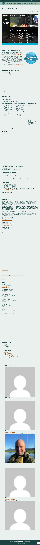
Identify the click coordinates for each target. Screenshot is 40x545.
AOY (33, 12)
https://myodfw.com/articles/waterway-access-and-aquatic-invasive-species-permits (18, 196)
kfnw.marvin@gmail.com (18, 64)
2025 (25, 11)
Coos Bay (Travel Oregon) (8, 353)
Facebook (3, 302)
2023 (29, 11)
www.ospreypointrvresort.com (7, 220)
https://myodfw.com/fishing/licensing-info (11, 189)
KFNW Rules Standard (17, 54)
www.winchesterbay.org (8, 358)
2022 (31, 11)
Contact (32, 3)
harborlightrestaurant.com (6, 307)
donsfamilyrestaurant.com (6, 292)
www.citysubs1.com (5, 287)
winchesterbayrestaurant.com (7, 297)
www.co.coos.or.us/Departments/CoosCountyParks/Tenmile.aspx (13, 275)
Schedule (30, 12)
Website (3, 279)
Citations (36, 12)
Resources (14, 3)
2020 (35, 11)
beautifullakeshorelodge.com (7, 225)
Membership (19, 3)
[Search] (37, 3)
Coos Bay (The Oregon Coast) (9, 354)
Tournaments (9, 3)
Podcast (28, 3)
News (25, 3)
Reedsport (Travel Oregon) (8, 355)
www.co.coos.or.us (5, 270)
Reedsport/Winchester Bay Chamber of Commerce (12, 356)
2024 (27, 11)
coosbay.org (6, 352)
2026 (23, 11)
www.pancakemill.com (6, 316)
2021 (33, 11)
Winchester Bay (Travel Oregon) (9, 357)
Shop (22, 3)
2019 (37, 11)
